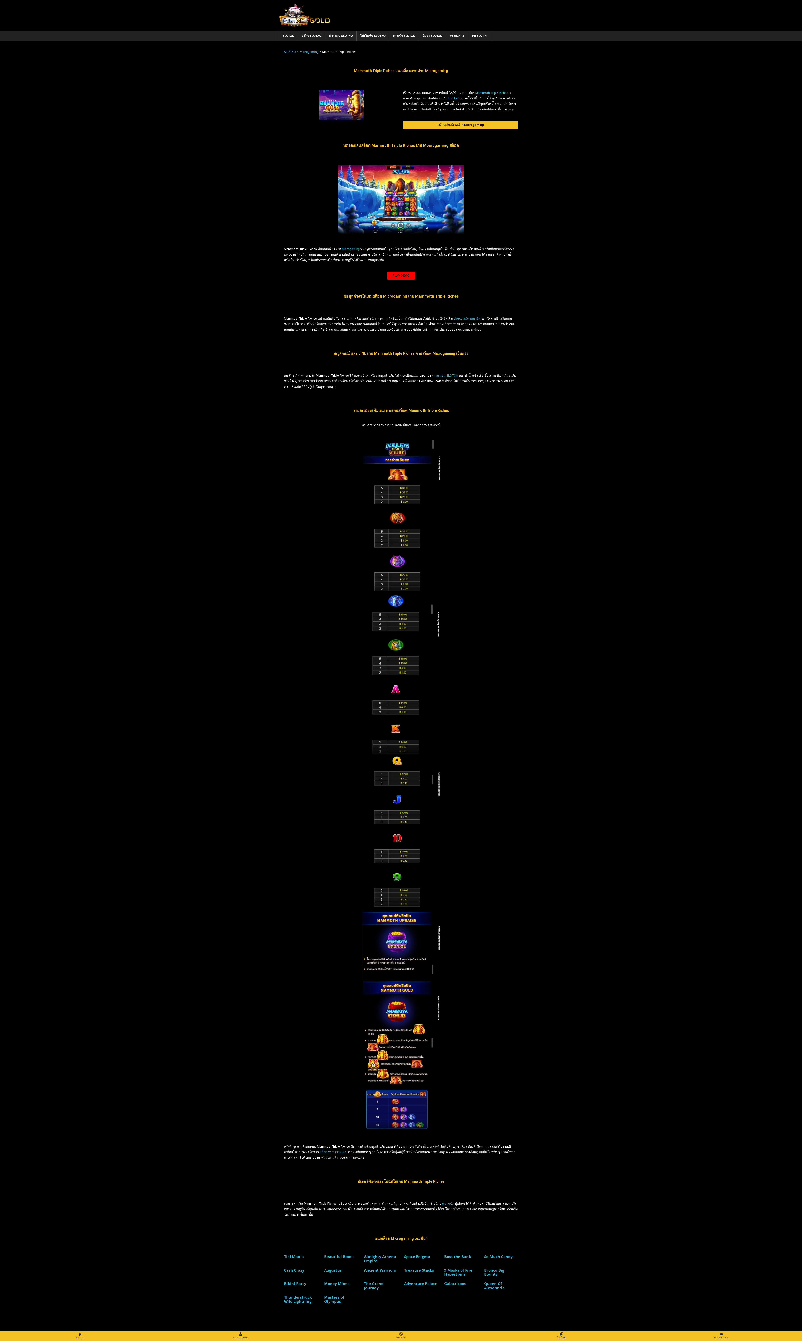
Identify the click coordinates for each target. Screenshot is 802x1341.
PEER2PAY (457, 36)
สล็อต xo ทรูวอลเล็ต (332, 1152)
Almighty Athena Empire (380, 1258)
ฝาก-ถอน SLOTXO (341, 36)
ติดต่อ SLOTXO (432, 36)
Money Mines (336, 1283)
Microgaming (351, 249)
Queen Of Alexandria (494, 1285)
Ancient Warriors (380, 1270)
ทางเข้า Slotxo (404, 36)
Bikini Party (295, 1283)
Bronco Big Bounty (494, 1272)
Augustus (333, 1270)
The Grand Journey (373, 1285)
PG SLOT (478, 36)
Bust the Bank (457, 1256)
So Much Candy (498, 1256)
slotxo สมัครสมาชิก (467, 318)
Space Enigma (417, 1256)
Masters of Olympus (334, 1299)
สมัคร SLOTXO (311, 36)
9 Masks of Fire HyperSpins (458, 1272)
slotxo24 (448, 1204)
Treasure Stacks (419, 1270)
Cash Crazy (294, 1270)
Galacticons (455, 1283)
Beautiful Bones (339, 1256)
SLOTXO (288, 36)
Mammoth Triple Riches (491, 93)
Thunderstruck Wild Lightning (298, 1299)
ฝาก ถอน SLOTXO (445, 375)
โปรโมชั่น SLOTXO (373, 36)
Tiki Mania (294, 1256)
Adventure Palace (420, 1283)
